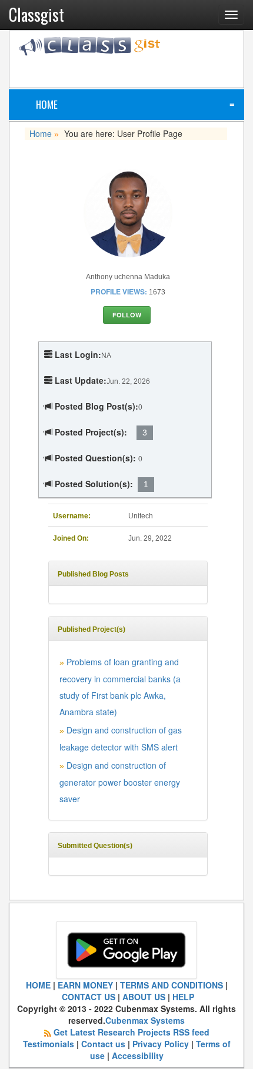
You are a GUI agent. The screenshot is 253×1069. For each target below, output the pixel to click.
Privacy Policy (160, 1044)
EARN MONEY (85, 985)
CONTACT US (88, 997)
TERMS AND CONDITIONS (171, 985)
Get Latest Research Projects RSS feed (131, 1032)
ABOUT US (143, 997)
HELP (183, 997)
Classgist (36, 14)
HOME (38, 985)
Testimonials (48, 1044)
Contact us (103, 1044)
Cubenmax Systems (145, 1020)
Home (47, 104)
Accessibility (138, 1055)
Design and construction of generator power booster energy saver (119, 782)
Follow (126, 314)
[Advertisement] (136, 70)
